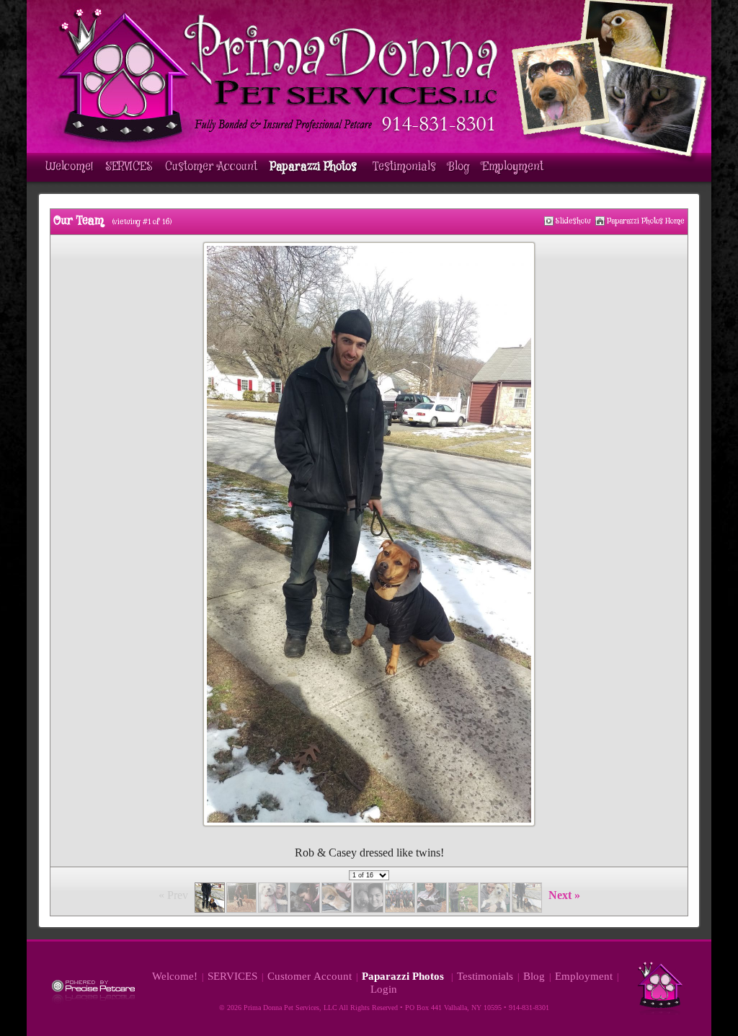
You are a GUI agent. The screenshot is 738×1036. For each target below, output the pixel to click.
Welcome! (69, 166)
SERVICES (129, 166)
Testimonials (404, 166)
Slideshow (573, 221)
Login (383, 989)
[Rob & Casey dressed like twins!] (549, 221)
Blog (459, 166)
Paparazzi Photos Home (646, 221)
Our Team (79, 221)
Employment (512, 166)
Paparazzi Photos (315, 166)
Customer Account (211, 166)
